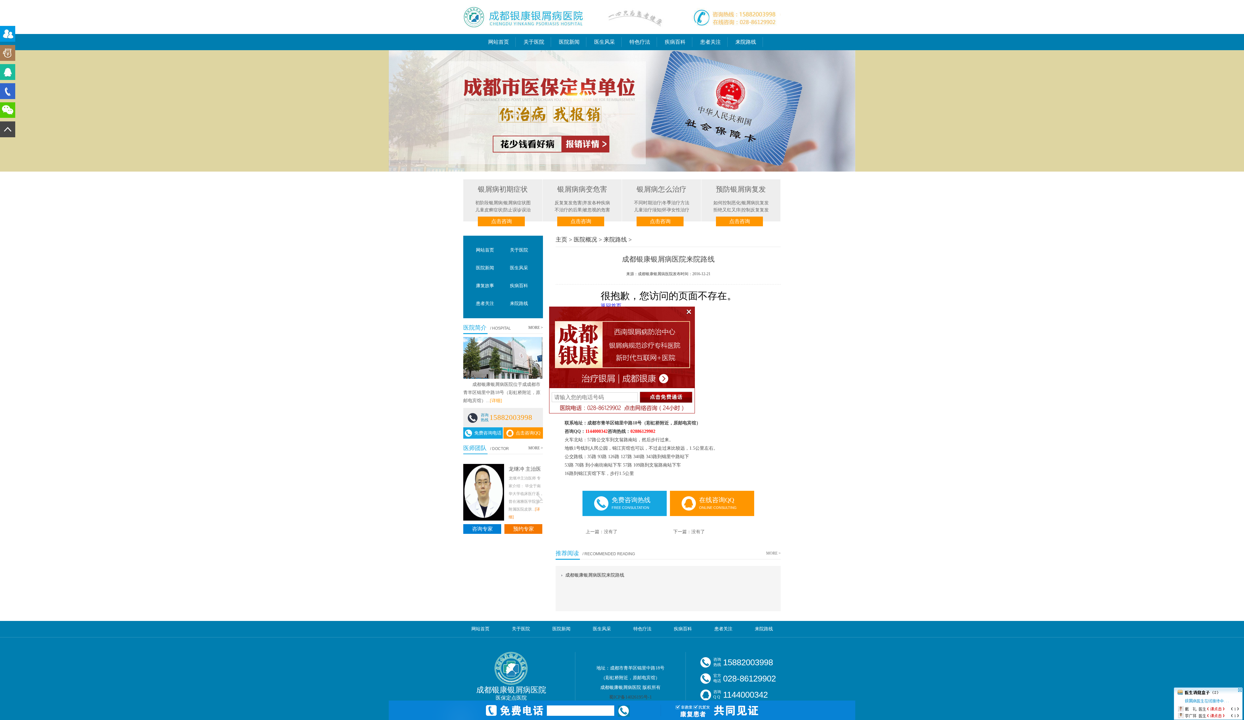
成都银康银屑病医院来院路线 (594, 575)
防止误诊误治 (517, 210)
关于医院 (534, 42)
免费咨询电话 (487, 433)
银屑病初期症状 (503, 189)
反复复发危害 (568, 202)
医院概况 (585, 239)
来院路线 (745, 42)
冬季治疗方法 (675, 202)
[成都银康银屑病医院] (622, 31)
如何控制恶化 (727, 202)
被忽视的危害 (596, 210)
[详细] (496, 400)
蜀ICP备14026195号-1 (630, 697)
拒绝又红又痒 (727, 210)
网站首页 (498, 42)
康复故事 (485, 285)
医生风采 (604, 42)
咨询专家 (482, 528)
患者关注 (710, 42)
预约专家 (523, 528)
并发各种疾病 (596, 202)
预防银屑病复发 (741, 189)
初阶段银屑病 (488, 202)
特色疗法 (639, 42)
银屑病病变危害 (582, 189)
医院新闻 (569, 42)
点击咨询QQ (528, 433)
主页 (561, 239)
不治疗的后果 (568, 210)
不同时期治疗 (647, 202)
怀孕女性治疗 (675, 210)
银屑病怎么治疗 (661, 189)
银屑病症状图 (517, 202)
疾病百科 (675, 42)
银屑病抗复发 (755, 202)
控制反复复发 (755, 210)
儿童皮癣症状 (488, 210)
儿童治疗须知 (647, 210)
